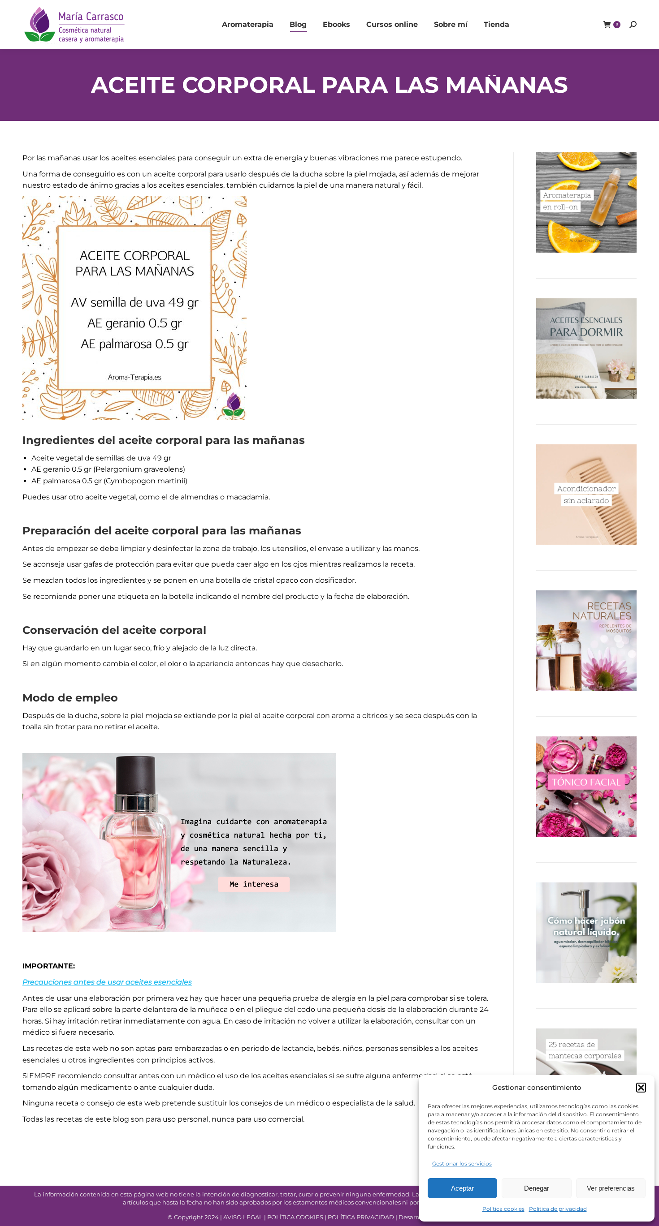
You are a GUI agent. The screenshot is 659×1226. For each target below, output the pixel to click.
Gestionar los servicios (462, 1163)
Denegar (536, 1188)
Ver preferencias (611, 1188)
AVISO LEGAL (243, 1217)
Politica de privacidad (558, 1208)
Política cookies (503, 1208)
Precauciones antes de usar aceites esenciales (107, 982)
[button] (641, 1087)
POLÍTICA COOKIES (295, 1217)
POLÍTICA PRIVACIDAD (361, 1217)
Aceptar (462, 1188)
